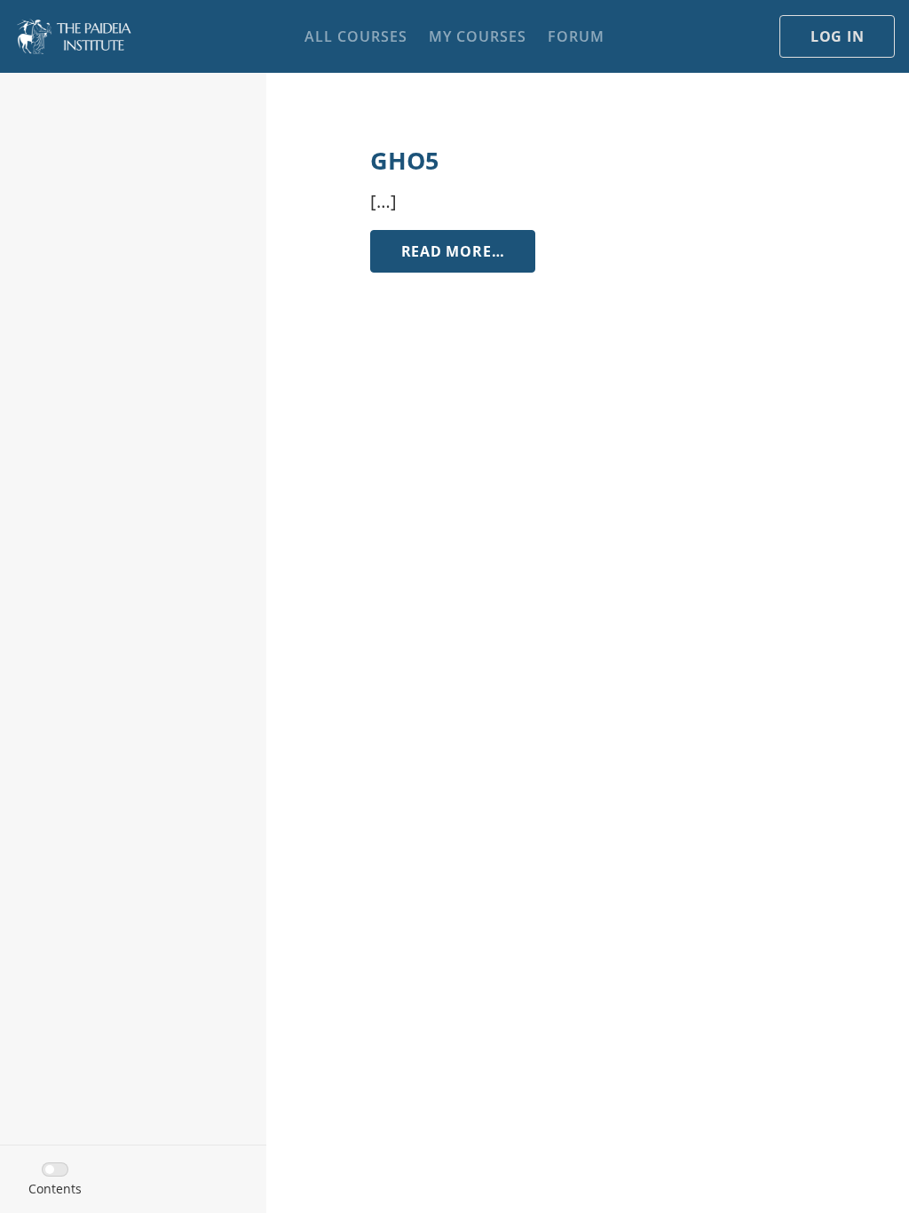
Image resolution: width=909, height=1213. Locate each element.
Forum (576, 36)
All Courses (355, 36)
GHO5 (404, 160)
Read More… (468, 251)
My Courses (477, 36)
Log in (837, 36)
